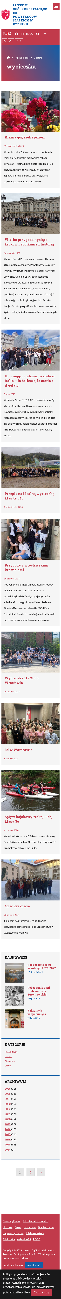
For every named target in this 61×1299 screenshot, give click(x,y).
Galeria (8, 1056)
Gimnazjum (10, 1061)
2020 (8, 1119)
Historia (7, 1227)
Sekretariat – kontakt (35, 1221)
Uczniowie (30, 1227)
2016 (8, 1139)
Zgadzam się (41, 1292)
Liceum (38, 57)
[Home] (8, 57)
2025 (8, 1093)
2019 (8, 1124)
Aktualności (22, 57)
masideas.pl (33, 1265)
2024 (8, 1099)
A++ (19, 40)
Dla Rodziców (46, 1227)
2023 (8, 1104)
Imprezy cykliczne (13, 1233)
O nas (18, 1227)
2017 (8, 1134)
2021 (8, 1114)
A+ (11, 40)
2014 (8, 1149)
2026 (8, 1088)
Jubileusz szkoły (35, 1233)
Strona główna (11, 1221)
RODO (29, 34)
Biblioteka (9, 1239)
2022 (8, 1109)
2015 (8, 1144)
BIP (23, 34)
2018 (8, 1129)
